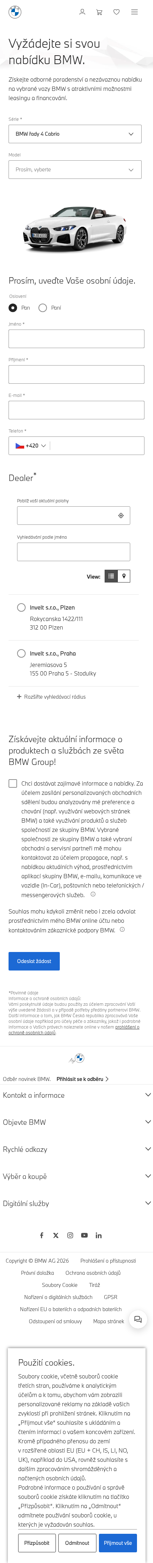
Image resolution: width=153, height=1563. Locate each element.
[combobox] (73, 515)
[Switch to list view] (111, 576)
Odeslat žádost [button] (34, 961)
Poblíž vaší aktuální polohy (43, 500)
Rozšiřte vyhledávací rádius (55, 696)
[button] (74, 618)
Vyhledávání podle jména (42, 537)
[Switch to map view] (123, 576)
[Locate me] (121, 515)
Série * (15, 119)
